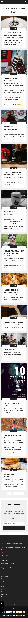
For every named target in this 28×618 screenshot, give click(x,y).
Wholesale (4, 597)
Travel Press (4, 581)
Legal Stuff (4, 594)
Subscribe (13, 528)
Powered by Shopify (14, 604)
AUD (13, 609)
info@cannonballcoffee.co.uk (9, 563)
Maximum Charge (6, 576)
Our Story (4, 589)
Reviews (3, 592)
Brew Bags (4, 579)
